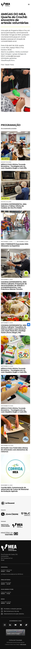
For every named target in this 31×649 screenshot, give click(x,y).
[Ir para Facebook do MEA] (21, 625)
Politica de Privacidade (15, 640)
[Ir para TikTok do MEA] (26, 625)
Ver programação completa (8, 128)
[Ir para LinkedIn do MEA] (10, 625)
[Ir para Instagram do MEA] (5, 625)
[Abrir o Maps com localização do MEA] (15, 632)
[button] (28, 4)
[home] (5, 4)
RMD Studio (23, 644)
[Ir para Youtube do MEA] (15, 625)
